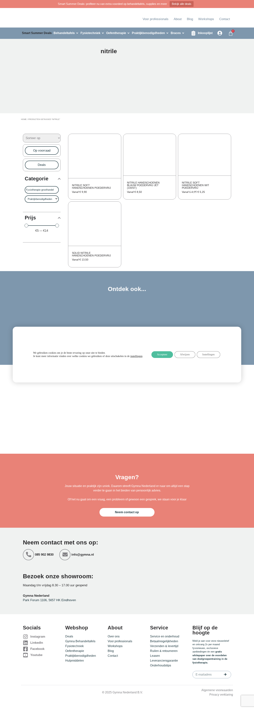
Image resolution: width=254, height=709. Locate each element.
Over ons (114, 636)
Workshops (206, 19)
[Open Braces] (183, 33)
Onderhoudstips (160, 665)
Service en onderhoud (164, 636)
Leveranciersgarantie (164, 660)
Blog (190, 19)
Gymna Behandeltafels (80, 641)
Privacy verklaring (221, 694)
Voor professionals (155, 19)
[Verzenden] (225, 674)
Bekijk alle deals (181, 3)
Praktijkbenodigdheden (80, 655)
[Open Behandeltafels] (77, 33)
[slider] (26, 225)
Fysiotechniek (74, 646)
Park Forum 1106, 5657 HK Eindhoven (49, 600)
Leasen (155, 655)
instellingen (136, 356)
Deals (69, 636)
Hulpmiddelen (74, 660)
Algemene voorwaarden (217, 690)
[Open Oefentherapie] (128, 33)
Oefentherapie (74, 650)
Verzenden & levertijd (164, 646)
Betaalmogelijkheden (164, 641)
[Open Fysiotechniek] (102, 33)
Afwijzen (185, 354)
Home (24, 119)
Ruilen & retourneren (164, 650)
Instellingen (208, 354)
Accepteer (162, 354)
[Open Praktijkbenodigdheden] (167, 33)
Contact (224, 19)
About (178, 19)
